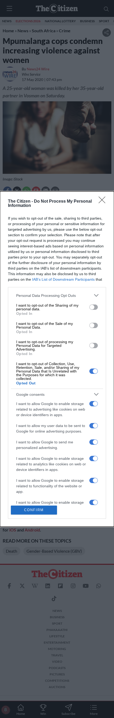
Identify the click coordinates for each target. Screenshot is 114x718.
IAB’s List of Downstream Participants (63, 279)
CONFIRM (34, 510)
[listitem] (57, 295)
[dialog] (57, 358)
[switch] (93, 307)
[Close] (104, 202)
